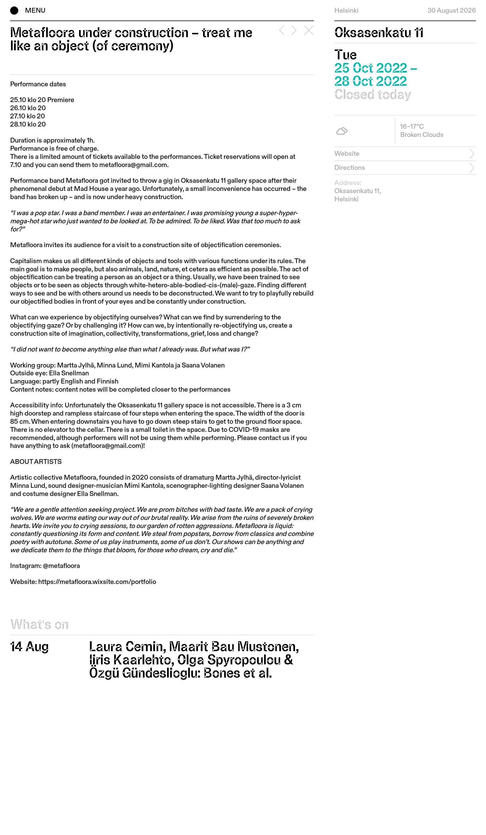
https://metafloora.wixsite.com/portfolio (97, 582)
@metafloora (61, 566)
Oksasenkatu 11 (379, 32)
